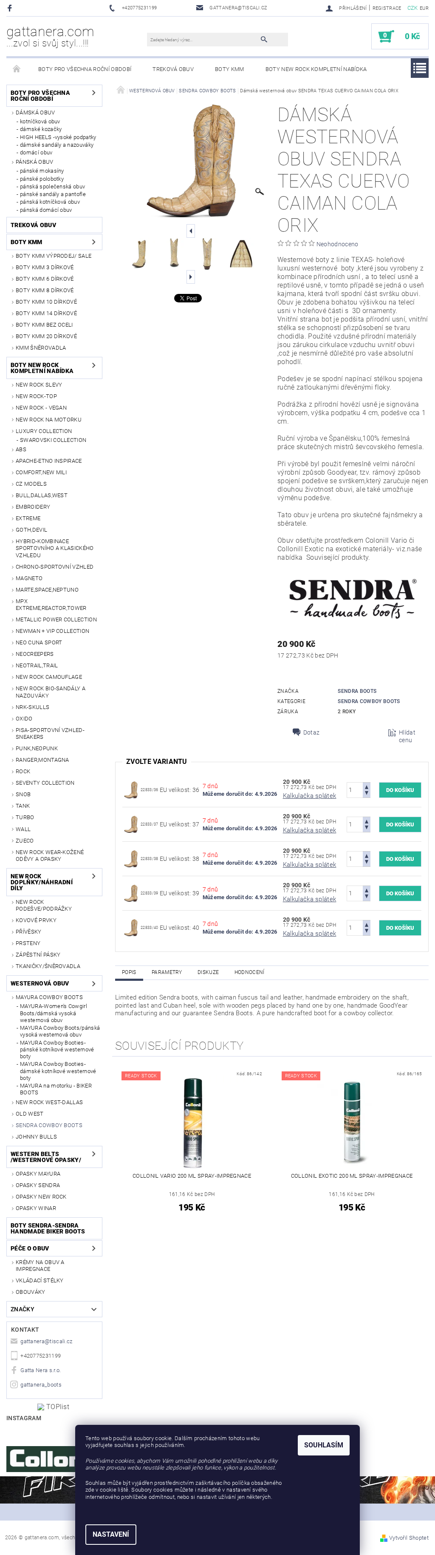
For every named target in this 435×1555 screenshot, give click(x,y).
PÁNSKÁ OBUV (35, 162)
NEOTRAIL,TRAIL (37, 665)
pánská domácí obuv (46, 210)
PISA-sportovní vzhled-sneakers (50, 733)
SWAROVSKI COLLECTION (53, 440)
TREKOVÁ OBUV (173, 69)
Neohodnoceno (337, 244)
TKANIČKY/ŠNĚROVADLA (48, 966)
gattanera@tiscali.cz (46, 1341)
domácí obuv (36, 152)
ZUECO (25, 840)
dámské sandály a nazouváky (56, 145)
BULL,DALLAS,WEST (42, 495)
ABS (21, 449)
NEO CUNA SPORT (39, 642)
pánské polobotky (42, 179)
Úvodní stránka (17, 69)
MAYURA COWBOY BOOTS (49, 997)
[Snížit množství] (366, 794)
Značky (22, 1309)
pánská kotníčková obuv (50, 202)
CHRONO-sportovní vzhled (54, 567)
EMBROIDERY (33, 507)
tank (23, 806)
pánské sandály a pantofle (53, 194)
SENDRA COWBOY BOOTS (49, 1125)
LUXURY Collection (44, 431)
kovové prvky (36, 920)
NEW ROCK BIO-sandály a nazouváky (50, 691)
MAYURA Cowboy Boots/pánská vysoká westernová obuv (60, 1031)
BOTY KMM (229, 69)
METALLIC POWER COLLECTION (56, 619)
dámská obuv (35, 112)
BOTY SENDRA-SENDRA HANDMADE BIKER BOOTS (48, 1228)
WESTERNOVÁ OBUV (40, 983)
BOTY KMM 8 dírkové (45, 290)
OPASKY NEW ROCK (41, 1196)
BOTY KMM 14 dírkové (46, 313)
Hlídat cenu (407, 736)
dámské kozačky (41, 129)
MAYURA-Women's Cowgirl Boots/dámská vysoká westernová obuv (53, 1013)
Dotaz (311, 732)
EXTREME (28, 518)
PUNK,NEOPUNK (37, 748)
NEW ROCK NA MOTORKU (49, 419)
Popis (129, 972)
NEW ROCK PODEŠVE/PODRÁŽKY (44, 905)
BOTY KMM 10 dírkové (46, 302)
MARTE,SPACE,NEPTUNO (47, 590)
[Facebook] (10, 7)
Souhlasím (323, 1445)
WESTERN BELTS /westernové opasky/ (46, 1157)
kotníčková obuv (40, 121)
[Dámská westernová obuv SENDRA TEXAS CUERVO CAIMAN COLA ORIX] (130, 789)
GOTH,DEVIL (31, 530)
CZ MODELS (31, 484)
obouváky (30, 1292)
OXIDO (24, 718)
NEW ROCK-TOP (36, 396)
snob (23, 794)
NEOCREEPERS (35, 654)
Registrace (387, 8)
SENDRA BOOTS (357, 691)
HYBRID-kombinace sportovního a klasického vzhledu (55, 548)
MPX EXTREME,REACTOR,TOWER (51, 604)
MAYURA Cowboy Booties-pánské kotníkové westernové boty (57, 1050)
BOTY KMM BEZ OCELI (44, 325)
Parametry (167, 972)
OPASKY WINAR (36, 1208)
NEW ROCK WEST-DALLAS (49, 1102)
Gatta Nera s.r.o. (40, 1370)
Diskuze (208, 972)
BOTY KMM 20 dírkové (46, 336)
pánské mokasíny (42, 171)
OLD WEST (30, 1114)
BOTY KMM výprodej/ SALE (53, 256)
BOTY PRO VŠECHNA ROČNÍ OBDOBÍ (84, 69)
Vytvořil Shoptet (409, 1538)
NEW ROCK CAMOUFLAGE (49, 677)
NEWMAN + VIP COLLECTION (52, 631)
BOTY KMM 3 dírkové (45, 267)
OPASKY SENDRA (38, 1185)
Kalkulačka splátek (309, 796)
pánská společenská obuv (52, 186)
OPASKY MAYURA (38, 1174)
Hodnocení (249, 972)
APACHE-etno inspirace (49, 461)
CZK (412, 8)
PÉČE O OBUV (30, 1248)
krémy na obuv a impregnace (40, 1265)
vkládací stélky (40, 1280)
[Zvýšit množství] (366, 786)
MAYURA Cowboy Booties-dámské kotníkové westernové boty (58, 1071)
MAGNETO (29, 578)
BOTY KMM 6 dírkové (45, 279)
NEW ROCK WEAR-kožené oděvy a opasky (50, 855)
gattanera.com (50, 36)
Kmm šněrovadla (41, 348)
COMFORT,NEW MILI (41, 472)
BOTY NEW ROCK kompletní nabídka (316, 69)
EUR (424, 8)
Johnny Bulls (36, 1136)
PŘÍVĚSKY (29, 931)
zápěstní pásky (38, 954)
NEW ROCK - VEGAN (41, 407)
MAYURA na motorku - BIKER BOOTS (56, 1089)
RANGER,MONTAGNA (42, 760)
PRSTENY (28, 943)
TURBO (25, 817)
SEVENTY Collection (45, 783)
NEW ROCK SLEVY (39, 385)
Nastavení (111, 1534)
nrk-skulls (32, 707)
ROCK (23, 771)
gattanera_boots (41, 1384)
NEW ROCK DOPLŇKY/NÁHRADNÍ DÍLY (42, 882)
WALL (23, 829)
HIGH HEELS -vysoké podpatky (58, 137)
